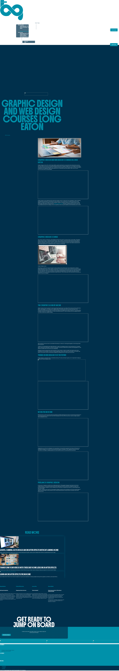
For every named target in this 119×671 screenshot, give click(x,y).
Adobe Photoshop (3, 656)
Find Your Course (6, 634)
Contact (24, 43)
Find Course (114, 44)
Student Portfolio (25, 38)
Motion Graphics (23, 35)
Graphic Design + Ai (23, 34)
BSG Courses (7, 135)
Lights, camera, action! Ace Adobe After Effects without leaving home (29, 550)
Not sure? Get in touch (24, 31)
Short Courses (21, 25)
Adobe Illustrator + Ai (24, 26)
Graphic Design (35, 655)
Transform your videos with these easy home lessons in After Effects (28, 567)
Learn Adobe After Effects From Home (15, 574)
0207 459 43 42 (4, 647)
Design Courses (40, 24)
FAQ (25, 42)
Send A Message (4, 648)
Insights (38, 26)
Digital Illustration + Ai (24, 33)
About (38, 27)
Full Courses (20, 32)
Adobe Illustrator (3, 655)
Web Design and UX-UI (24, 36)
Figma (21, 28)
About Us (26, 41)
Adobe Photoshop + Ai (24, 27)
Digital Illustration (35, 657)
